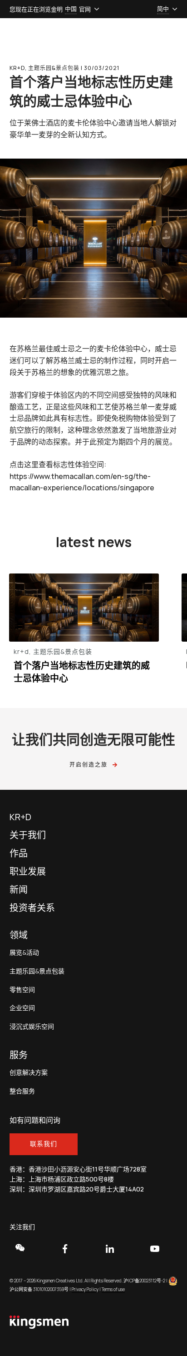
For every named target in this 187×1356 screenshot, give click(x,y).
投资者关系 (32, 907)
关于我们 (28, 835)
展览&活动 (24, 953)
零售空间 (22, 990)
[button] (71, 9)
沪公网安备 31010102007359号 (39, 1289)
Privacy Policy (85, 1289)
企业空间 (22, 1008)
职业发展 (28, 871)
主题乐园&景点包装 (37, 971)
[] (26, 1247)
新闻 (19, 889)
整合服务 (22, 1091)
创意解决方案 (29, 1073)
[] (116, 1248)
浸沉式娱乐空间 (32, 1027)
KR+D (20, 817)
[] (160, 1248)
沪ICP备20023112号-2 (144, 1280)
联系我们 (43, 1143)
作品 (19, 853)
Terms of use (113, 1289)
